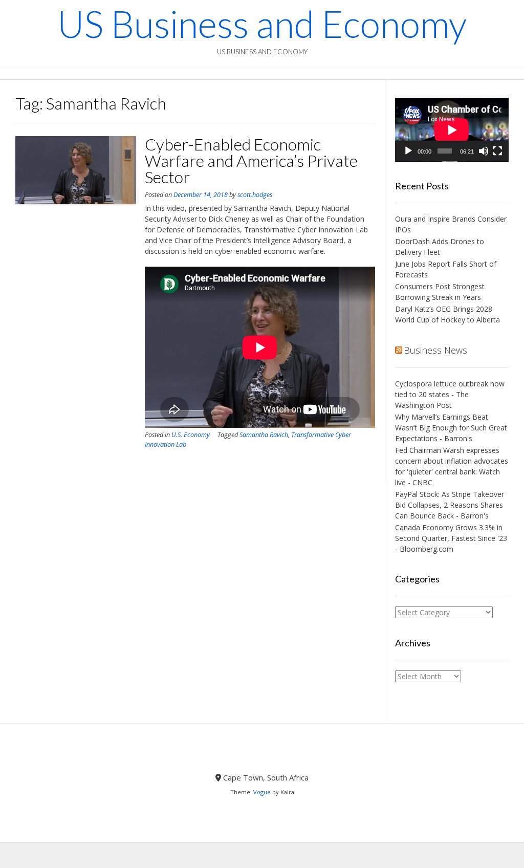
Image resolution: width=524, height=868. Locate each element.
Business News (435, 350)
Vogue (262, 792)
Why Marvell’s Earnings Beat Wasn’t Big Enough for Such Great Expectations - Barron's (451, 427)
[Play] (408, 151)
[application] (452, 130)
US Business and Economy (262, 23)
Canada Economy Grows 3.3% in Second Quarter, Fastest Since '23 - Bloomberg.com (451, 538)
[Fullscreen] (497, 151)
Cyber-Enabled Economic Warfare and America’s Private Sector (251, 160)
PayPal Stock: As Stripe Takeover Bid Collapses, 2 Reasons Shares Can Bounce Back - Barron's (449, 504)
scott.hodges (254, 194)
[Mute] (483, 151)
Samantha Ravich (263, 434)
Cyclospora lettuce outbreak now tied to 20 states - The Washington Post (450, 394)
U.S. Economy (190, 434)
